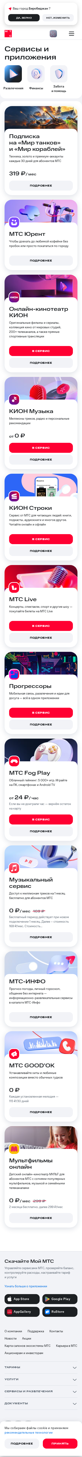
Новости (11, 1338)
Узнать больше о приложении (26, 1286)
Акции (26, 1338)
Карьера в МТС (66, 1346)
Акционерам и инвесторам (24, 1353)
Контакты (56, 1331)
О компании (13, 1331)
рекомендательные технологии (29, 1432)
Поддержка (36, 1331)
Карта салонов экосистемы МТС (28, 1346)
